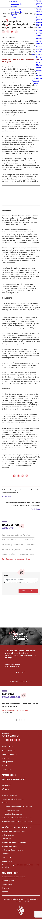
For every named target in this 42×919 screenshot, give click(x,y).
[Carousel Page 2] (19, 672)
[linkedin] (7, 28)
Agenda (5, 892)
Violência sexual (9, 540)
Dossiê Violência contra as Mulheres (18, 807)
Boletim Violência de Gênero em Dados (17, 822)
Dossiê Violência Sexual (13, 814)
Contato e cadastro (9, 754)
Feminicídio (18, 545)
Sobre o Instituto (8, 750)
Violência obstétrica (9, 846)
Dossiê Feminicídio (12, 810)
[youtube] (7, 25)
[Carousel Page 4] (24, 672)
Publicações (16, 9)
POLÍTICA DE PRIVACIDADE (13, 779)
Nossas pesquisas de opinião (16, 4)
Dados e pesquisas (12, 664)
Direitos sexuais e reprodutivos (16, 559)
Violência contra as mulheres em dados (17, 818)
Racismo (6, 545)
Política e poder (27, 554)
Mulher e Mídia (9, 554)
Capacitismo (7, 861)
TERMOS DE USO (9, 775)
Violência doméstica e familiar (16, 535)
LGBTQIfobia (6, 857)
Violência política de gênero (12, 850)
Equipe (4, 765)
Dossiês (5, 803)
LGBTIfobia (29, 540)
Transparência (7, 762)
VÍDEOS (5, 789)
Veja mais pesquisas (19, 681)
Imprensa (5, 758)
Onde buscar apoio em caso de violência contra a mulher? (20, 866)
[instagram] (7, 20)
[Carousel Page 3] (22, 672)
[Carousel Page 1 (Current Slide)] (16, 672)
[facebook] (7, 22)
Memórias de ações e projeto (16, 15)
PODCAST (6, 785)
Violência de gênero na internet (16, 549)
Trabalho (30, 545)
